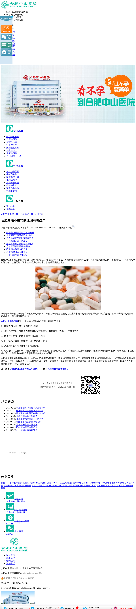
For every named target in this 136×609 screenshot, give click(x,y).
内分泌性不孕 (12, 148)
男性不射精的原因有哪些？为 (20, 238)
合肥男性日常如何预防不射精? (24, 369)
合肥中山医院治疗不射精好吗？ (31, 408)
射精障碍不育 (12, 183)
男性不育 (18, 166)
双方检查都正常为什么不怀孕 (17, 485)
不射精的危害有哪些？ (17, 255)
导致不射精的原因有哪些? (18, 246)
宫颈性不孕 (11, 139)
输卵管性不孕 (12, 136)
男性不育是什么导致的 (11, 483)
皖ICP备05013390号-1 (33, 573)
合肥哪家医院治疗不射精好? (19, 235)
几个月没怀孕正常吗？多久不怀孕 (48, 485)
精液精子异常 (12, 171)
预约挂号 (10, 206)
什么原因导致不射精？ (17, 241)
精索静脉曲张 (12, 188)
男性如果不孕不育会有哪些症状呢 (80, 485)
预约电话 (10, 563)
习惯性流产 (11, 150)
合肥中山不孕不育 (9, 214)
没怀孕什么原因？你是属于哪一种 (89, 483)
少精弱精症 (11, 180)
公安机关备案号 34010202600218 (19, 578)
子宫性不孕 (11, 142)
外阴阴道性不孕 (13, 156)
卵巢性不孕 (11, 145)
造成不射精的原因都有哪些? (19, 244)
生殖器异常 (11, 174)
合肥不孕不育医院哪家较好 (59, 483)
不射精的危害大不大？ (17, 249)
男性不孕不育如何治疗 (107, 485)
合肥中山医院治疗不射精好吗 (20, 232)
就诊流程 (10, 558)
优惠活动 (10, 209)
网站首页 (10, 555)
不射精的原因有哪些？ (17, 252)
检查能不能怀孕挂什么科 (34, 483)
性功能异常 (11, 191)
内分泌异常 (11, 185)
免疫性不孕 (11, 153)
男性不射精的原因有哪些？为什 (31, 413)
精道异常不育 (12, 177)
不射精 (38, 214)
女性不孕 (18, 131)
